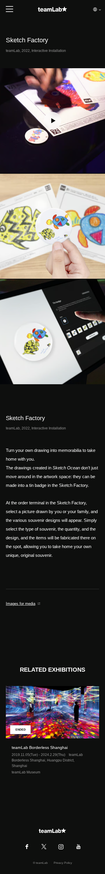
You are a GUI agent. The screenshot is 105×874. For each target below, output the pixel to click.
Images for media (20, 603)
